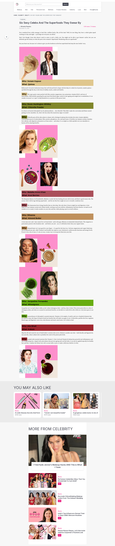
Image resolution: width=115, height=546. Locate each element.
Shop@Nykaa (94, 9)
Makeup (19, 9)
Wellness (50, 9)
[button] (6, 37)
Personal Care (40, 9)
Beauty (27, 15)
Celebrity (72, 9)
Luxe (79, 9)
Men (85, 9)
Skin (26, 9)
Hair (32, 9)
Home (15, 15)
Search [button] (66, 4)
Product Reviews (61, 9)
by (25, 26)
